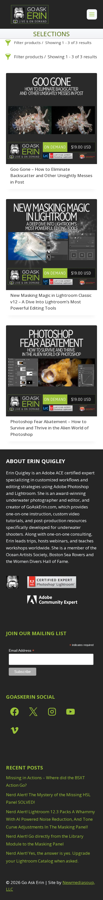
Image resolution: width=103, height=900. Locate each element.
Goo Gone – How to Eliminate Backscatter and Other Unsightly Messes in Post (51, 175)
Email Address (21, 650)
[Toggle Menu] (92, 14)
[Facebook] (14, 711)
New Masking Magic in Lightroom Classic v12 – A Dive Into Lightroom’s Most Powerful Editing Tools (51, 301)
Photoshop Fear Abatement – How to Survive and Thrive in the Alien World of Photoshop (49, 428)
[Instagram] (52, 711)
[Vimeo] (14, 730)
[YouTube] (70, 711)
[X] (33, 711)
